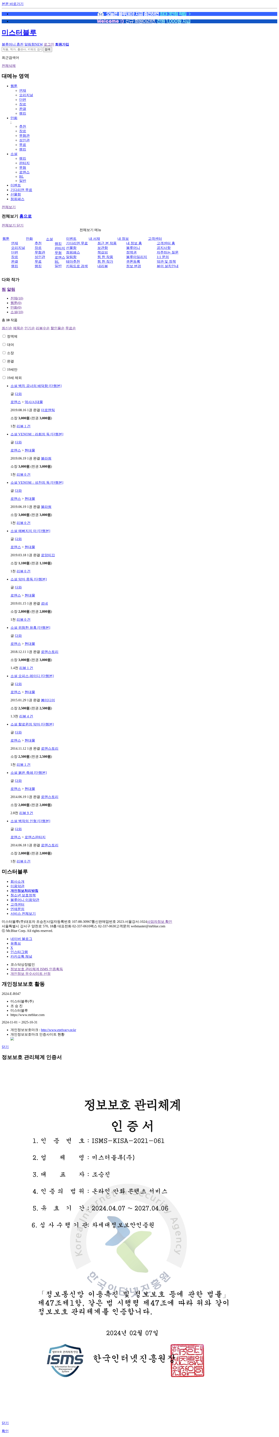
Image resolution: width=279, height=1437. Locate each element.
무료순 (70, 328)
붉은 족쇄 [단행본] (28, 772)
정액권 (131, 252)
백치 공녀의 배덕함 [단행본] (35, 386)
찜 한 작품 (105, 257)
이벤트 (15, 185)
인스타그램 (19, 952)
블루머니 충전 (13, 44)
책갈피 (102, 252)
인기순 (29, 328)
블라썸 (46, 458)
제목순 (18, 328)
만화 (13, 118)
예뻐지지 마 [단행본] (30, 531)
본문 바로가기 (13, 4)
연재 (22, 90)
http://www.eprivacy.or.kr (58, 1030)
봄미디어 (48, 700)
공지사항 (164, 248)
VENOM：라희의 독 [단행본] (36, 434)
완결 (22, 109)
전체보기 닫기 (13, 225)
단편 (22, 99)
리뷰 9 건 (26, 813)
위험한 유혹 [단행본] (30, 627)
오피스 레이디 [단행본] (32, 676)
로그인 (49, 44)
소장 (10, 353)
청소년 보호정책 (23, 895)
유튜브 (15, 943)
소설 (13, 154)
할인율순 (58, 328)
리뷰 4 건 (26, 716)
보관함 (102, 248)
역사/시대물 (34, 402)
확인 (5, 1431)
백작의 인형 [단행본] (30, 821)
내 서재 (94, 238)
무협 (22, 167)
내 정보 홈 (134, 243)
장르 (22, 104)
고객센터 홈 (166, 243)
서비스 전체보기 (23, 913)
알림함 (33, 44)
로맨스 (24, 172)
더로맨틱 (48, 410)
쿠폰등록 (133, 261)
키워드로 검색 (77, 266)
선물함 (15, 194)
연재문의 (17, 909)
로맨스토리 (49, 652)
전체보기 (9, 207)
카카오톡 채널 (21, 956)
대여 (10, 345)
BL (21, 176)
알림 (11, 289)
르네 (44, 603)
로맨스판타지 (35, 837)
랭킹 (22, 113)
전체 (16, 298)
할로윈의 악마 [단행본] (32, 724)
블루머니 (133, 248)
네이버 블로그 (21, 939)
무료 (22, 145)
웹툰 (13, 86)
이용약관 (17, 886)
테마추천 (73, 261)
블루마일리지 (136, 257)
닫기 (5, 1047)
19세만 (12, 369)
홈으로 (25, 216)
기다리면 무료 (21, 190)
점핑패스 (17, 199)
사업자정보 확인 (159, 921)
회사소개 (17, 881)
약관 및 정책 (166, 261)
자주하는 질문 (168, 252)
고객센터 (155, 238)
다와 (18, 394)
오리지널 (26, 95)
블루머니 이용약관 (24, 900)
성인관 (24, 140)
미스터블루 (19, 32)
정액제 (12, 336)
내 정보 (123, 238)
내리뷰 (102, 266)
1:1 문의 (163, 257)
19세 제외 (14, 378)
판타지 (24, 163)
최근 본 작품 (107, 243)
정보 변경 (133, 266)
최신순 (7, 328)
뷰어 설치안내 (168, 266)
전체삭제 (9, 66)
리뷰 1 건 (24, 426)
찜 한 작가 (105, 261)
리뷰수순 (43, 328)
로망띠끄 (48, 555)
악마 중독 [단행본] (28, 579)
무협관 (24, 135)
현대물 (30, 450)
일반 (22, 181)
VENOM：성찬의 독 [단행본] (36, 482)
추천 (22, 126)
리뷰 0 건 (24, 474)
